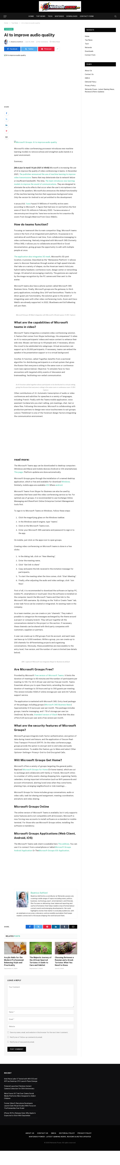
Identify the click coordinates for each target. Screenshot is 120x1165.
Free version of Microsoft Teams (49, 675)
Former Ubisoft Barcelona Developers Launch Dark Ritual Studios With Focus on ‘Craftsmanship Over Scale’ (20, 1105)
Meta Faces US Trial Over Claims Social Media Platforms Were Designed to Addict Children (20, 1096)
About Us (88, 71)
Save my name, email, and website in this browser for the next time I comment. (39, 1032)
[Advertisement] (50, 123)
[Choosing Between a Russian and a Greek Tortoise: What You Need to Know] (66, 948)
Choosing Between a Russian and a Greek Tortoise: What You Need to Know (64, 961)
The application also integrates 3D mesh (32, 256)
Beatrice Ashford (17, 42)
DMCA (87, 78)
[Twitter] (6, 119)
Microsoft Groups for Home (35, 769)
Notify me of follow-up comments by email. (26, 1037)
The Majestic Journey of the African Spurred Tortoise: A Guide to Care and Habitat (40, 961)
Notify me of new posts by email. (22, 1042)
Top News (40, 16)
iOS (47, 485)
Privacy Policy (90, 85)
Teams (28, 204)
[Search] (115, 16)
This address (63, 844)
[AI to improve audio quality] (40, 78)
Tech (50, 16)
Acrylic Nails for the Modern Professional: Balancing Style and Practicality (14, 961)
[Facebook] (6, 113)
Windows (66, 482)
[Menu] (5, 16)
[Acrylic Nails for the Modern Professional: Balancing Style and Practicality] (15, 948)
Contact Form (87, 16)
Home (31, 16)
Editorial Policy (90, 82)
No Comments (43, 42)
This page (18, 472)
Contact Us (89, 74)
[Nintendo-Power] (60, 6)
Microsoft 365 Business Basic (58, 705)
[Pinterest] (6, 131)
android (59, 485)
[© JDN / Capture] (35, 142)
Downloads (71, 16)
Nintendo (59, 16)
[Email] (6, 137)
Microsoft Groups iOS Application (54, 850)
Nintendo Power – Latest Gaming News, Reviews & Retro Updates (60, 1137)
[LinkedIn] (6, 125)
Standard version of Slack (45, 714)
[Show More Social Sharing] (57, 49)
